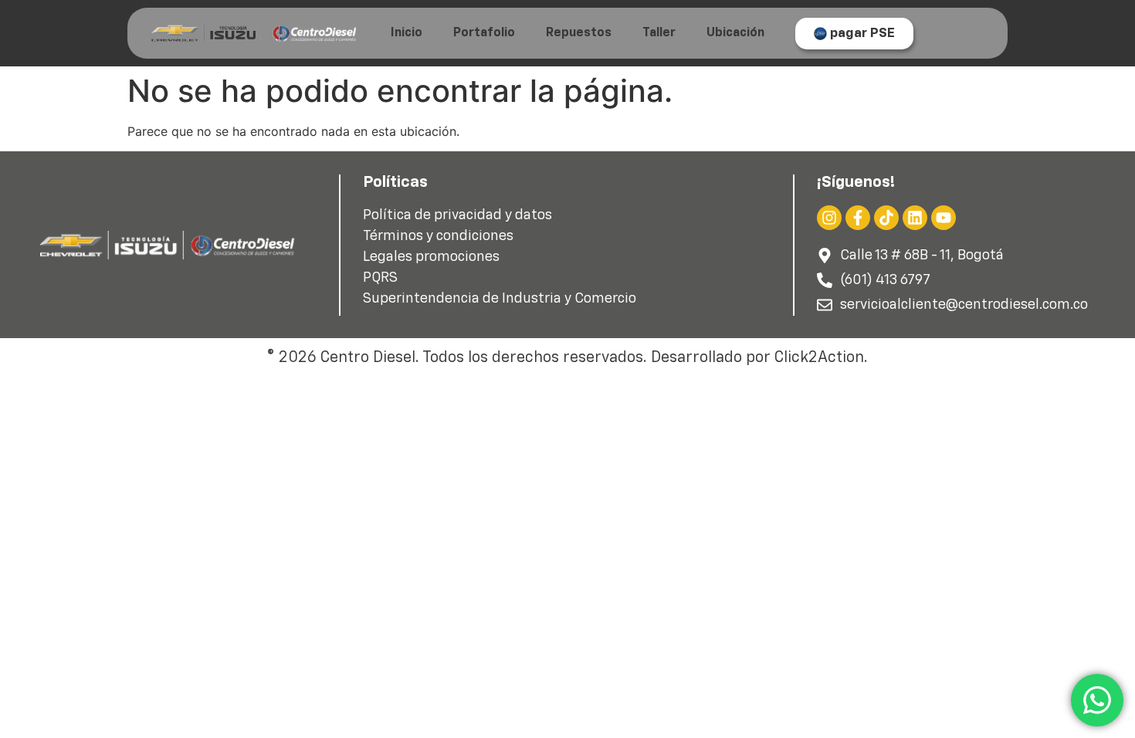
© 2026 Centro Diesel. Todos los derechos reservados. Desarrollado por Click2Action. (567, 357)
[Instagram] (829, 217)
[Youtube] (943, 217)
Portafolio (484, 33)
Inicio (406, 33)
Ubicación (735, 33)
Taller (659, 33)
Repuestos (579, 33)
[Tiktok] (886, 217)
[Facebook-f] (857, 217)
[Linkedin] (915, 217)
